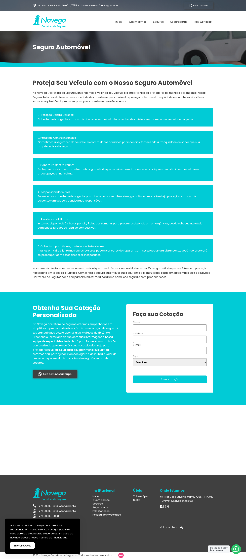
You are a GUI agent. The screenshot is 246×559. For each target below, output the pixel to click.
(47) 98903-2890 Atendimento (57, 511)
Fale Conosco (203, 22)
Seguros (158, 22)
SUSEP (137, 500)
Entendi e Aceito (22, 545)
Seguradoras (178, 22)
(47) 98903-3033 (48, 516)
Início (118, 22)
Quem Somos (101, 500)
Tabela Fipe (140, 496)
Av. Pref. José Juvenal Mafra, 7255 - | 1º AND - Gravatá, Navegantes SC (186, 499)
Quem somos (137, 22)
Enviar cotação (170, 379)
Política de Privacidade (107, 514)
